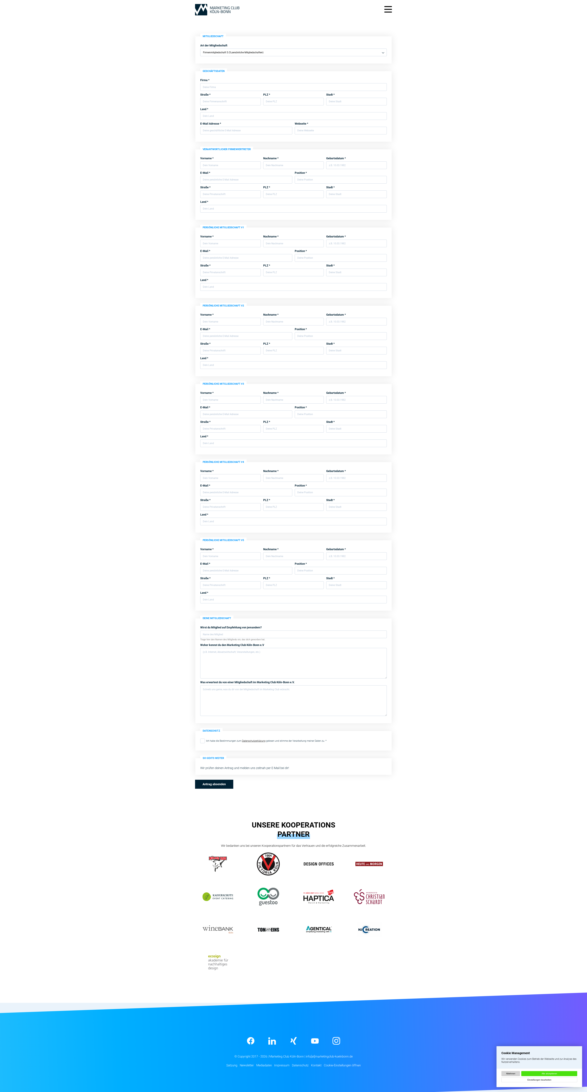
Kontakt (316, 1065)
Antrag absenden (214, 784)
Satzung (231, 1065)
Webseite (301, 123)
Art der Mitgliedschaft (213, 45)
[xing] (293, 1041)
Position (301, 172)
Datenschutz (300, 1065)
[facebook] (251, 1041)
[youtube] (315, 1041)
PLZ (266, 94)
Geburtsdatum (336, 158)
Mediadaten (264, 1065)
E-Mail (205, 172)
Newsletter (247, 1065)
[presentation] (202, 741)
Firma (204, 80)
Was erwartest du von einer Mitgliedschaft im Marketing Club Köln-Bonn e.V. (247, 682)
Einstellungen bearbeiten (539, 1080)
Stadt (330, 94)
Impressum (282, 1065)
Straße (205, 94)
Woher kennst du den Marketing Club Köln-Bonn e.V (232, 645)
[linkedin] (272, 1041)
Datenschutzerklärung (254, 740)
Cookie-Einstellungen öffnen (342, 1065)
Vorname (207, 158)
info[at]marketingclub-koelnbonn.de (329, 1056)
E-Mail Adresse (210, 123)
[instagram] (336, 1041)
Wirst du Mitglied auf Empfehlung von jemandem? (231, 627)
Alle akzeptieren (549, 1073)
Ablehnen (510, 1073)
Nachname (271, 158)
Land (204, 109)
